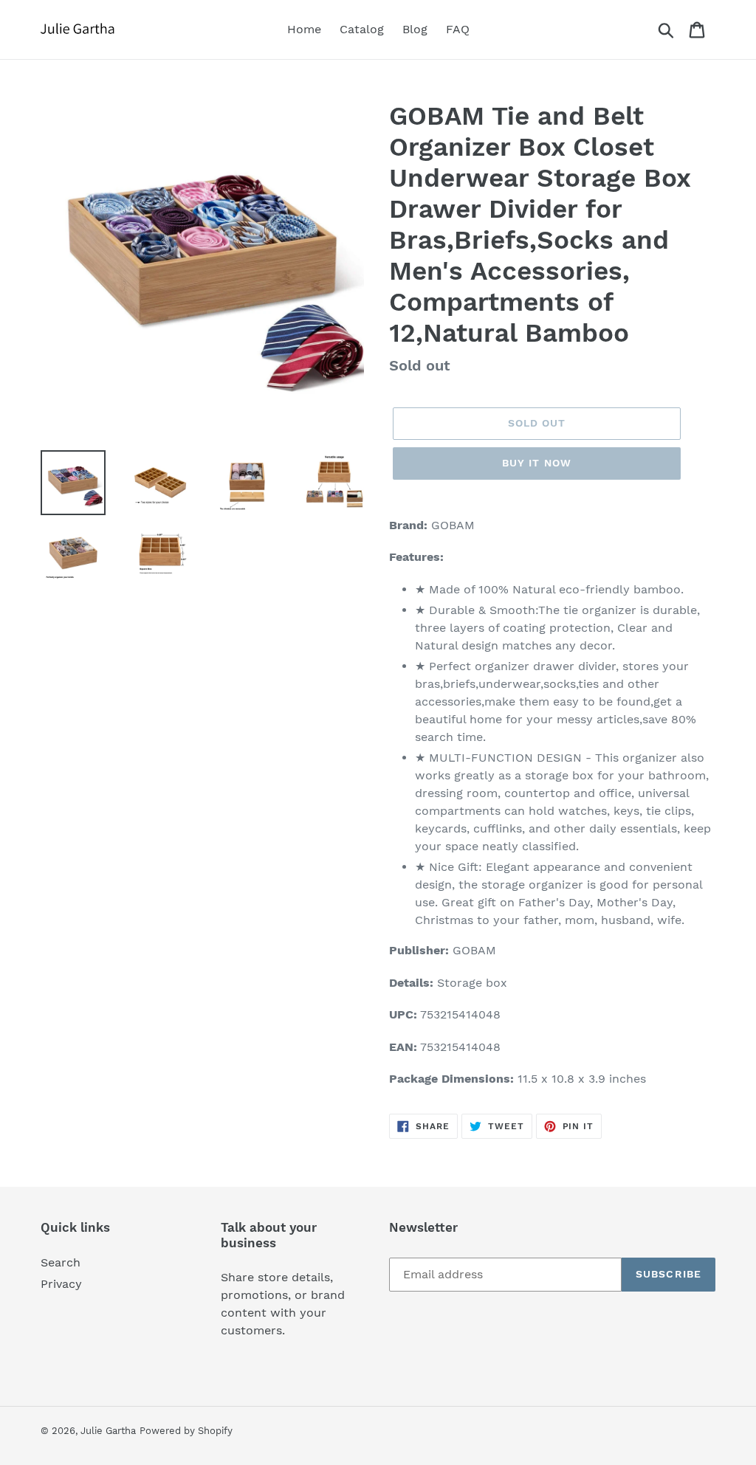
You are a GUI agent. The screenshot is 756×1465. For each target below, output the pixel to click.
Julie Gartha (108, 1430)
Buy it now (536, 463)
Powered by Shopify (186, 1430)
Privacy (61, 1284)
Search (60, 1262)
